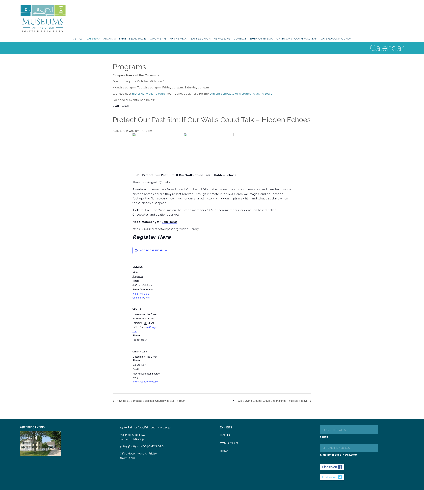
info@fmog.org (151, 446)
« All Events (121, 106)
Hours (225, 435)
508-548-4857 (129, 446)
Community (138, 297)
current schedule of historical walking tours (241, 93)
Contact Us (229, 443)
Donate (225, 451)
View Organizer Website (145, 381)
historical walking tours (149, 93)
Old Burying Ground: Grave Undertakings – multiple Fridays (273, 401)
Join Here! (169, 222)
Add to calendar (151, 250)
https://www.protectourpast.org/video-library (165, 229)
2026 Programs (140, 294)
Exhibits (226, 427)
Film (148, 297)
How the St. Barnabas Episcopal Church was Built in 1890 (150, 401)
